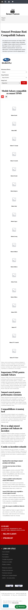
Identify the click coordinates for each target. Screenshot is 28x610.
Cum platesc (5, 557)
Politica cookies (6, 564)
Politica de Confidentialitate (9, 575)
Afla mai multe (15, 602)
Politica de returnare (7, 570)
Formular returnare (7, 573)
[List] (6, 96)
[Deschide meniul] (2, 2)
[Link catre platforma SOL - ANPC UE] (18, 586)
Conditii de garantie (7, 559)
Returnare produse (7, 568)
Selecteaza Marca (5, 69)
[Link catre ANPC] (9, 586)
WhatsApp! (22, 606)
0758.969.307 (8, 538)
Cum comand (5, 551)
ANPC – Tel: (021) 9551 (8, 578)
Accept (5, 605)
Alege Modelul (5, 75)
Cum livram (5, 554)
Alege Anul (4, 80)
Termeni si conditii (7, 562)
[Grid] (2, 96)
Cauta (23, 82)
